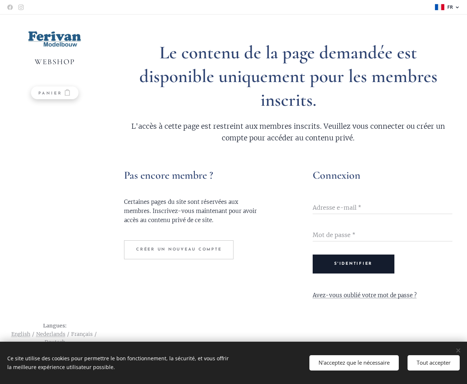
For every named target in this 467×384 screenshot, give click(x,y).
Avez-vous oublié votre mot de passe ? (365, 295)
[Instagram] (21, 7)
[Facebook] (10, 7)
